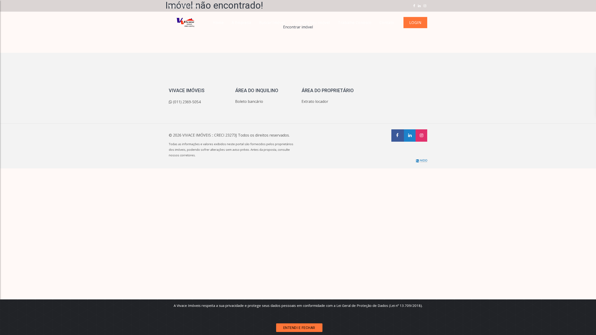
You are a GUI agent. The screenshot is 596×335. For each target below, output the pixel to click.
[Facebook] (414, 5)
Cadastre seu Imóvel (311, 22)
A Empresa (241, 22)
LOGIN (415, 22)
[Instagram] (424, 5)
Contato (386, 22)
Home (218, 22)
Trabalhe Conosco (354, 22)
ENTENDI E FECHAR (299, 328)
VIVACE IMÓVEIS (196, 135)
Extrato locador (314, 101)
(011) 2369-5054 (185, 6)
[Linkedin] (419, 5)
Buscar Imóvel (272, 22)
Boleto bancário (249, 101)
